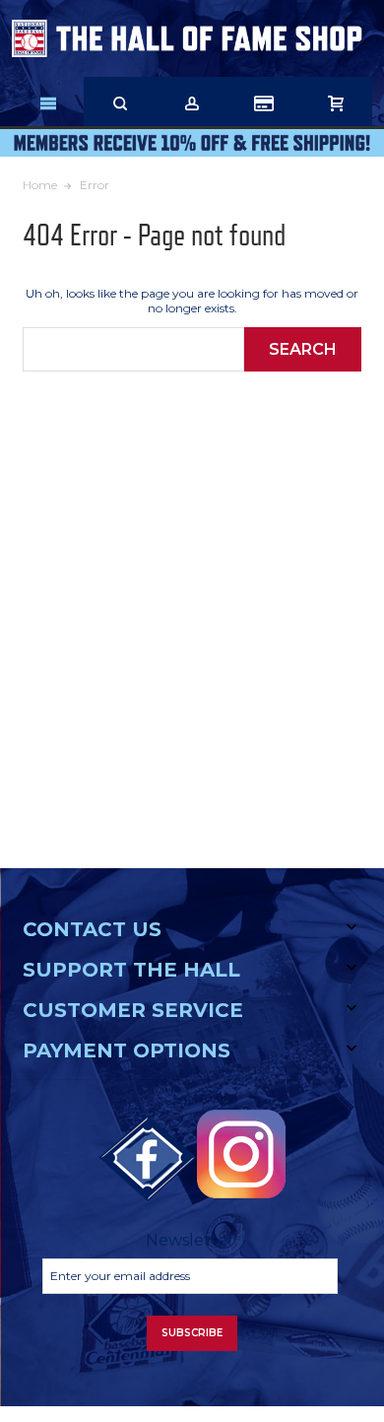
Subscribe (192, 1332)
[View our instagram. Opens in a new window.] (241, 1154)
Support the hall (131, 970)
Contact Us (92, 929)
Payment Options (126, 1050)
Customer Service (133, 1010)
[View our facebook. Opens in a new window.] (147, 1159)
